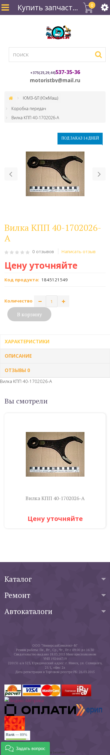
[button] (11, 174)
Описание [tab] (18, 356)
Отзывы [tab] (17, 370)
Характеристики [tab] (27, 341)
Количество (18, 301)
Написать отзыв (78, 251)
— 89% (16, 735)
